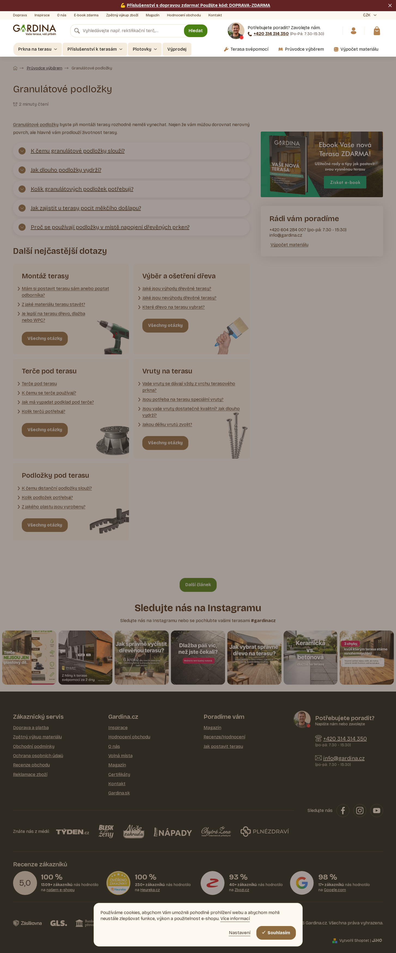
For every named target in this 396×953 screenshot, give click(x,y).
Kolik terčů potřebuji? (43, 411)
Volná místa (120, 755)
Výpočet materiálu (289, 244)
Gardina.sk (119, 793)
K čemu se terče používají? (49, 392)
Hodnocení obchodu (184, 15)
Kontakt (215, 15)
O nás (61, 15)
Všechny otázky (44, 338)
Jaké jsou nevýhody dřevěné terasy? (179, 297)
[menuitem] (37, 49)
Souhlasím (279, 932)
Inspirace (42, 15)
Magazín (152, 15)
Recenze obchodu (31, 765)
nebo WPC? (33, 320)
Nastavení (239, 932)
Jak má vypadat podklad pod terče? (58, 402)
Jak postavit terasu (223, 746)
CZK (367, 15)
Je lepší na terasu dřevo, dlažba (53, 313)
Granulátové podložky (36, 124)
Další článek (198, 584)
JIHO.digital (377, 940)
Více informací (235, 918)
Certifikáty (119, 774)
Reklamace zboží (30, 774)
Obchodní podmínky (33, 746)
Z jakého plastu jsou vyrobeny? (53, 506)
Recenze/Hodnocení (224, 736)
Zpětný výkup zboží (122, 15)
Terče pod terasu (39, 383)
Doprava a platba (31, 727)
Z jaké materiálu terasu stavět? (53, 304)
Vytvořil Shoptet (354, 940)
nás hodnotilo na (70, 887)
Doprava (20, 15)
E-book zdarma (86, 15)
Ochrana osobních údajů (38, 755)
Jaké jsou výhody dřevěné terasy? (176, 288)
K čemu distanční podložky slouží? (57, 488)
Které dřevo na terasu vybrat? (173, 307)
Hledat (196, 30)
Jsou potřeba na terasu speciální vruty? (182, 399)
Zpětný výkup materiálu (37, 736)
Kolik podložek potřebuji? (47, 497)
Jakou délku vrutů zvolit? (167, 424)
